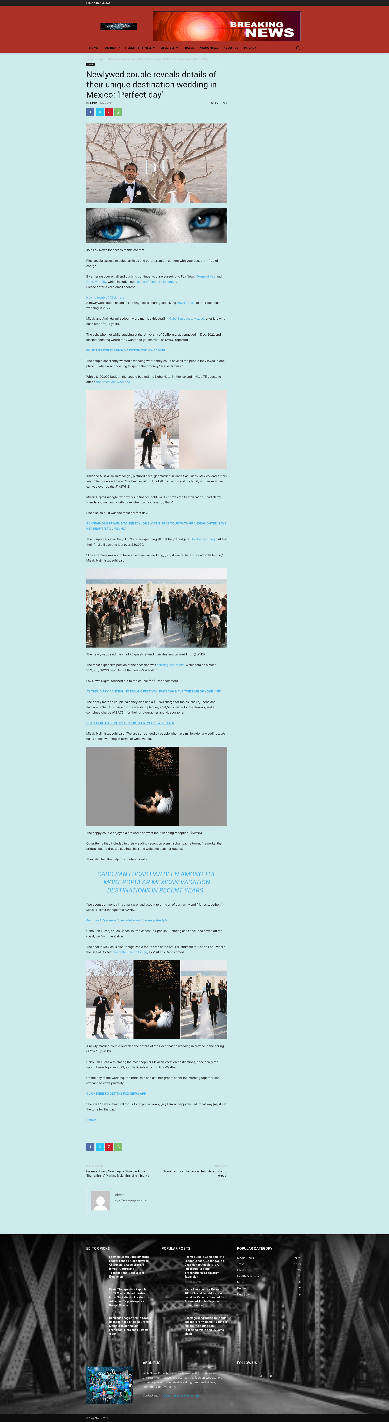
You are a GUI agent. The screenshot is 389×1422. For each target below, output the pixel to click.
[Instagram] (251, 1376)
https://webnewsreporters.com (130, 1200)
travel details (186, 303)
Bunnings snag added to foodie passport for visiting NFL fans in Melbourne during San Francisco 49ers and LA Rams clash (130, 1325)
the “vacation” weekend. (113, 382)
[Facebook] (90, 112)
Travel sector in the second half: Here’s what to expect (195, 1173)
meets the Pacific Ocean (129, 952)
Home (89, 59)
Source (91, 1120)
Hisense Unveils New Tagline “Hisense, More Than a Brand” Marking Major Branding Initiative (117, 1173)
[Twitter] (100, 112)
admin (93, 102)
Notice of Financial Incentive (156, 282)
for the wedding (203, 539)
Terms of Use (206, 276)
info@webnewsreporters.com (179, 1395)
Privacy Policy (96, 282)
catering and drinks (170, 665)
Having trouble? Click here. (105, 297)
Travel (100, 59)
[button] (298, 48)
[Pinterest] (109, 112)
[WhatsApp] (118, 112)
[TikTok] (261, 1376)
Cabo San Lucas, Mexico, (187, 318)
